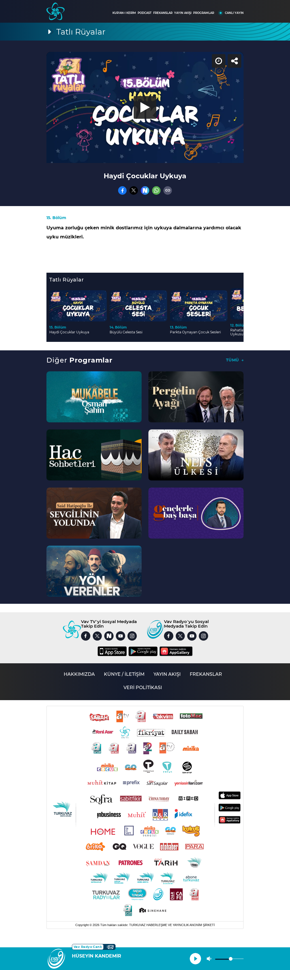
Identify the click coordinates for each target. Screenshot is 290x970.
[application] (145, 485)
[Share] (281, 9)
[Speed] (265, 9)
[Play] (145, 485)
